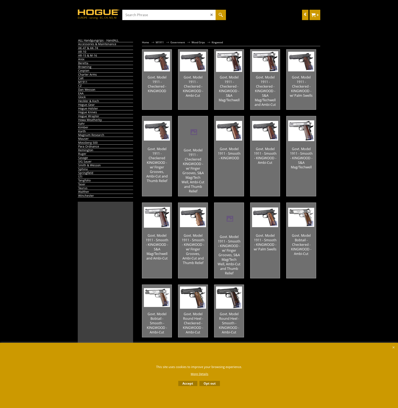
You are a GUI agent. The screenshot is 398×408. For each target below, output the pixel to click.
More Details (199, 374)
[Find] (221, 15)
